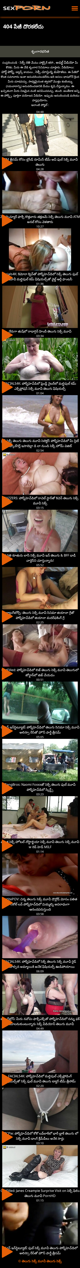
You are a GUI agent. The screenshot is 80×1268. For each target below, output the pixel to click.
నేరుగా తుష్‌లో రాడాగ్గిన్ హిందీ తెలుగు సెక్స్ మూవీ (40, 331)
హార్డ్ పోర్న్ (7, 72)
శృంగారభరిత (40, 51)
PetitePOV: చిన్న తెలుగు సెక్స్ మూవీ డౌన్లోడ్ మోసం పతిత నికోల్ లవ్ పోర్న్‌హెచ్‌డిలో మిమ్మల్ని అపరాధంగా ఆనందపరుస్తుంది (40, 904)
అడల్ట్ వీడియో (65, 62)
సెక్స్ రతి (25, 62)
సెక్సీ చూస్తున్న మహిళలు (50, 72)
